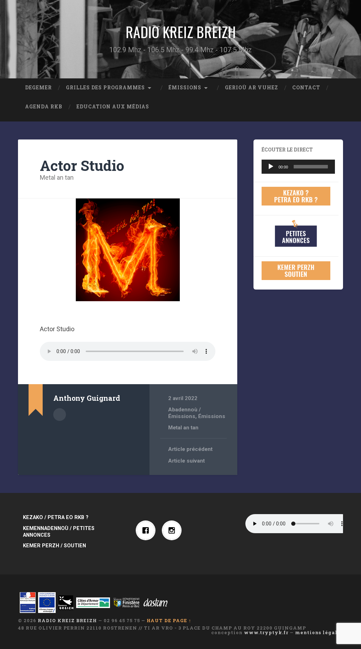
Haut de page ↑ (169, 620)
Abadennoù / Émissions (184, 412)
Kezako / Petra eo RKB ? (55, 517)
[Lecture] (270, 166)
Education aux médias (113, 106)
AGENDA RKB (43, 106)
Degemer (38, 87)
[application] (298, 167)
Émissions (185, 87)
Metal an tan (57, 177)
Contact (306, 87)
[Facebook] (147, 530)
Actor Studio (82, 165)
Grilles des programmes (105, 87)
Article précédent (190, 449)
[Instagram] (173, 530)
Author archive (59, 414)
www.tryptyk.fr (266, 632)
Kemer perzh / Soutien (54, 546)
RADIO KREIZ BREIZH (181, 31)
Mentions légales (319, 632)
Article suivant (186, 461)
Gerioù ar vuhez (251, 87)
